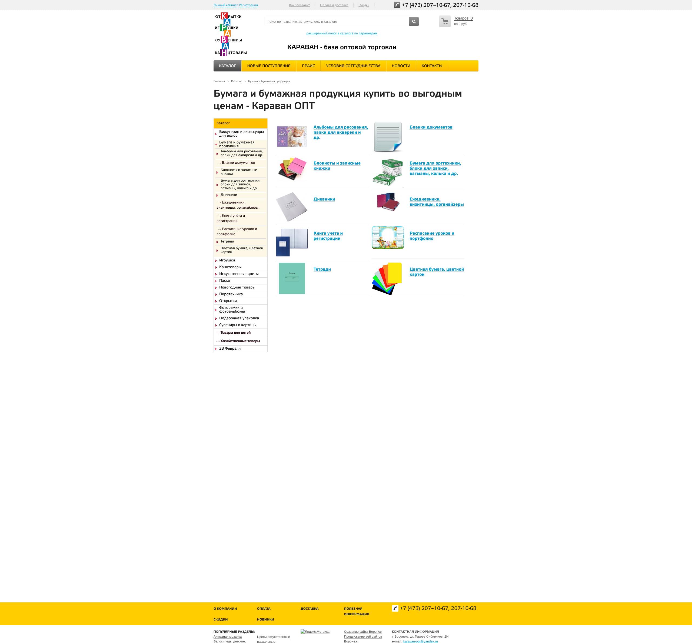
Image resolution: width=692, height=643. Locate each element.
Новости (401, 66)
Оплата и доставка (334, 5)
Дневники (229, 195)
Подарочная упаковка (239, 318)
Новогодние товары (237, 288)
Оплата (264, 609)
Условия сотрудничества (353, 66)
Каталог (227, 66)
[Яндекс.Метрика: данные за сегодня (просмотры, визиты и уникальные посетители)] (315, 631)
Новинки (265, 620)
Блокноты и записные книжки (239, 172)
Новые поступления (269, 66)
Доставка (309, 609)
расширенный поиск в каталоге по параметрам (342, 33)
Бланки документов (238, 163)
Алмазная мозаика (228, 636)
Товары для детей (236, 333)
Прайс (308, 66)
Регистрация (248, 5)
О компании (225, 609)
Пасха (224, 281)
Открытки (228, 301)
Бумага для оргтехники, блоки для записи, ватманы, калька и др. (241, 185)
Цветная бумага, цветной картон (242, 250)
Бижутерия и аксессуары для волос (241, 134)
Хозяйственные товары (240, 341)
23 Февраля (230, 349)
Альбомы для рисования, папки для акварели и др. (242, 154)
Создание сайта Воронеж (363, 632)
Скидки (363, 5)
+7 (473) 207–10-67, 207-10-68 (440, 5)
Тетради (227, 242)
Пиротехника (231, 294)
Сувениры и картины (237, 325)
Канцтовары (230, 267)
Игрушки (227, 261)
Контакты (432, 66)
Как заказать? (299, 5)
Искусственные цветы (239, 274)
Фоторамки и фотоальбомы (232, 310)
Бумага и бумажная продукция (237, 144)
